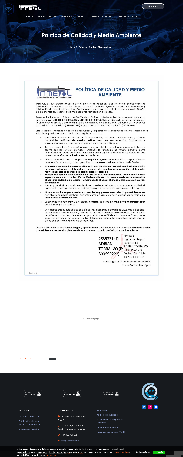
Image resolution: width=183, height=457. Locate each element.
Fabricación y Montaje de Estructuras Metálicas (31, 423)
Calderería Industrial (29, 416)
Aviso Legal (101, 410)
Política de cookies (121, 452)
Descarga (52, 359)
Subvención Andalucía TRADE (110, 432)
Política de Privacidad (107, 414)
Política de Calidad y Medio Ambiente (109, 421)
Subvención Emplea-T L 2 (108, 427)
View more (51, 455)
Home (72, 47)
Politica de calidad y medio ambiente (33, 359)
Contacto (153, 6)
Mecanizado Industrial (29, 429)
